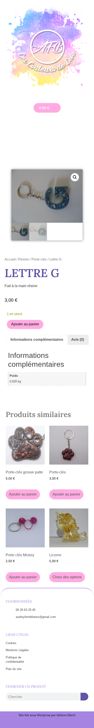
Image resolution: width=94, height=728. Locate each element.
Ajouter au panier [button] (23, 494)
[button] (47, 93)
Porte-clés (39, 259)
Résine (23, 259)
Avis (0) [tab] (77, 339)
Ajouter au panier (25, 324)
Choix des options (67, 577)
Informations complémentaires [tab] (36, 339)
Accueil (10, 259)
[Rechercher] (84, 696)
